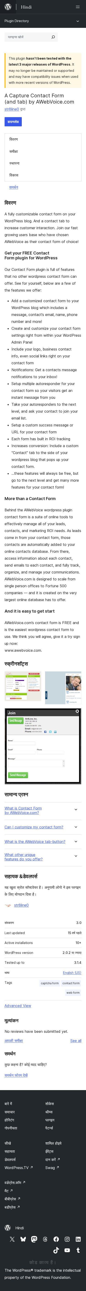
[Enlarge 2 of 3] (75, 677)
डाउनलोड (13, 122)
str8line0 (12, 109)
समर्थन (13, 187)
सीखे (8, 1143)
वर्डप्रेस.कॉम (15, 1182)
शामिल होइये (53, 1143)
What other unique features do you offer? (24, 857)
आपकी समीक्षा (14, 1040)
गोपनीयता (11, 1128)
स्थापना (14, 163)
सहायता (10, 1151)
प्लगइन (49, 1120)
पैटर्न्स (49, 1128)
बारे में (8, 1103)
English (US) (72, 973)
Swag (52, 1167)
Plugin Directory (17, 21)
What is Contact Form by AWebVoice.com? (23, 810)
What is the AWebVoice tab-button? (35, 841)
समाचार (10, 1112)
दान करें (52, 1159)
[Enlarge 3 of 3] (75, 714)
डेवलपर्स (10, 1159)
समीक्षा (13, 151)
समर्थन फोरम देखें (16, 1075)
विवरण (13, 139)
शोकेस (49, 1103)
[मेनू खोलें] (78, 7)
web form (73, 992)
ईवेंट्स (49, 1151)
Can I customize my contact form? (34, 827)
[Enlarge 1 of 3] (35, 677)
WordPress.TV (19, 1167)
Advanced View (18, 1005)
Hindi (19, 1228)
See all (75, 1040)
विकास (13, 175)
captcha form (50, 983)
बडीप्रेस (12, 1207)
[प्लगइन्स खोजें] (53, 37)
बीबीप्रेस (13, 1199)
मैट (9, 1191)
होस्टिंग (9, 1120)
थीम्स (49, 1112)
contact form (71, 983)
